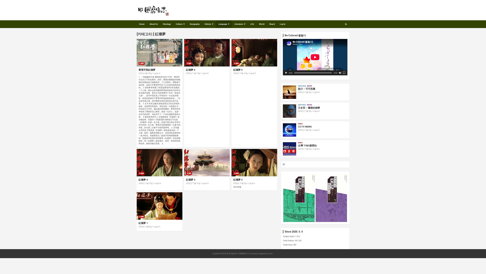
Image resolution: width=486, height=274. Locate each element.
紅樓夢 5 (238, 69)
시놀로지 (156, 73)
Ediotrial (302, 86)
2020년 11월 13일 (193, 73)
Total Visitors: (289, 240)
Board (272, 24)
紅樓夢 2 (238, 179)
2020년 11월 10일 (146, 183)
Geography (195, 24)
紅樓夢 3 (190, 179)
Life (252, 24)
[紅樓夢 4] (160, 162)
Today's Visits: (289, 236)
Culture (179, 24)
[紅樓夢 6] (207, 53)
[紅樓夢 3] (207, 162)
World (261, 24)
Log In (282, 24)
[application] (315, 57)
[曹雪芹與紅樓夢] (160, 53)
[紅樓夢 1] (160, 206)
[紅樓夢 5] (254, 53)
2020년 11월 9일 (240, 183)
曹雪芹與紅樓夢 (147, 69)
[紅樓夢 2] (254, 162)
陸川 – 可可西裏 (306, 88)
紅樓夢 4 (143, 179)
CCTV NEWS (305, 126)
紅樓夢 (141, 63)
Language (222, 24)
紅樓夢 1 (143, 223)
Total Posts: (288, 245)
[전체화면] (344, 73)
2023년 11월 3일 (304, 92)
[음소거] (340, 73)
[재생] (286, 73)
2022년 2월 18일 (145, 73)
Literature (238, 24)
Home (142, 24)
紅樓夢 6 (190, 69)
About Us (154, 24)
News (300, 124)
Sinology (167, 24)
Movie (309, 86)
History (208, 24)
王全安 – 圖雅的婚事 (309, 107)
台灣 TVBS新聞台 (307, 145)
